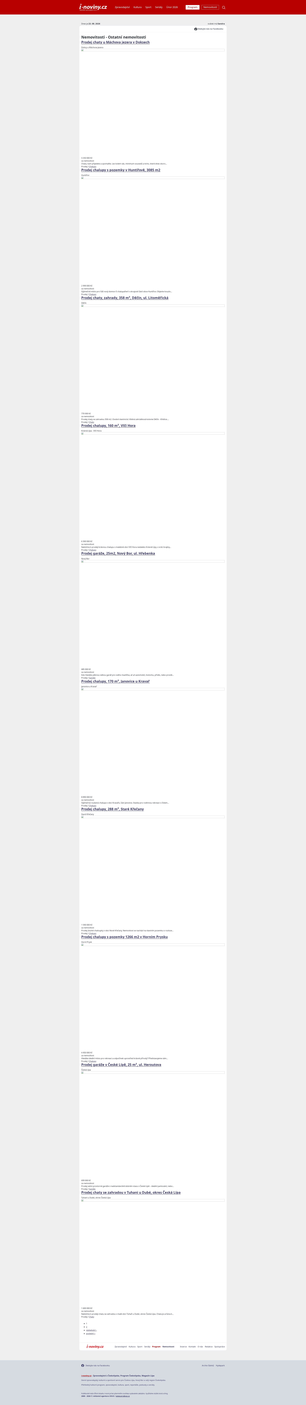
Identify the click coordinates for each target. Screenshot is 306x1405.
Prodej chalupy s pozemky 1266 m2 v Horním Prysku (124, 937)
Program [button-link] (192, 7)
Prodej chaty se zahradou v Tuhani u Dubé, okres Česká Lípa (131, 1192)
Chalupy (92, 166)
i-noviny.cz (86, 1375)
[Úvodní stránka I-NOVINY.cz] (95, 1346)
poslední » (90, 1333)
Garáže (92, 678)
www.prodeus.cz (123, 1396)
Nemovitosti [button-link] (210, 7)
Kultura (138, 7)
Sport (148, 7)
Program (156, 1346)
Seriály (158, 7)
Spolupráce (219, 1346)
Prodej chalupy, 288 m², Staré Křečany (112, 809)
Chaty (91, 422)
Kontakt (192, 1346)
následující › (91, 1330)
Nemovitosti (168, 1346)
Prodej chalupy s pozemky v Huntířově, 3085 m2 (120, 170)
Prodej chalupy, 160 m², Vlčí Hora (108, 425)
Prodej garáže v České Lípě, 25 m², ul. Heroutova (121, 1064)
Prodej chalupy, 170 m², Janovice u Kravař (115, 681)
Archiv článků (208, 1365)
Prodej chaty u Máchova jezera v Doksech (115, 42)
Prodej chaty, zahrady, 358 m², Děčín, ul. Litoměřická (124, 297)
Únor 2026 (172, 7)
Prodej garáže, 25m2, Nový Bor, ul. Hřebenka (118, 553)
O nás (200, 1346)
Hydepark (220, 1365)
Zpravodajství (122, 7)
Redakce (209, 1346)
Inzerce (183, 1346)
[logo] (93, 7)
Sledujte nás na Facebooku (210, 29)
